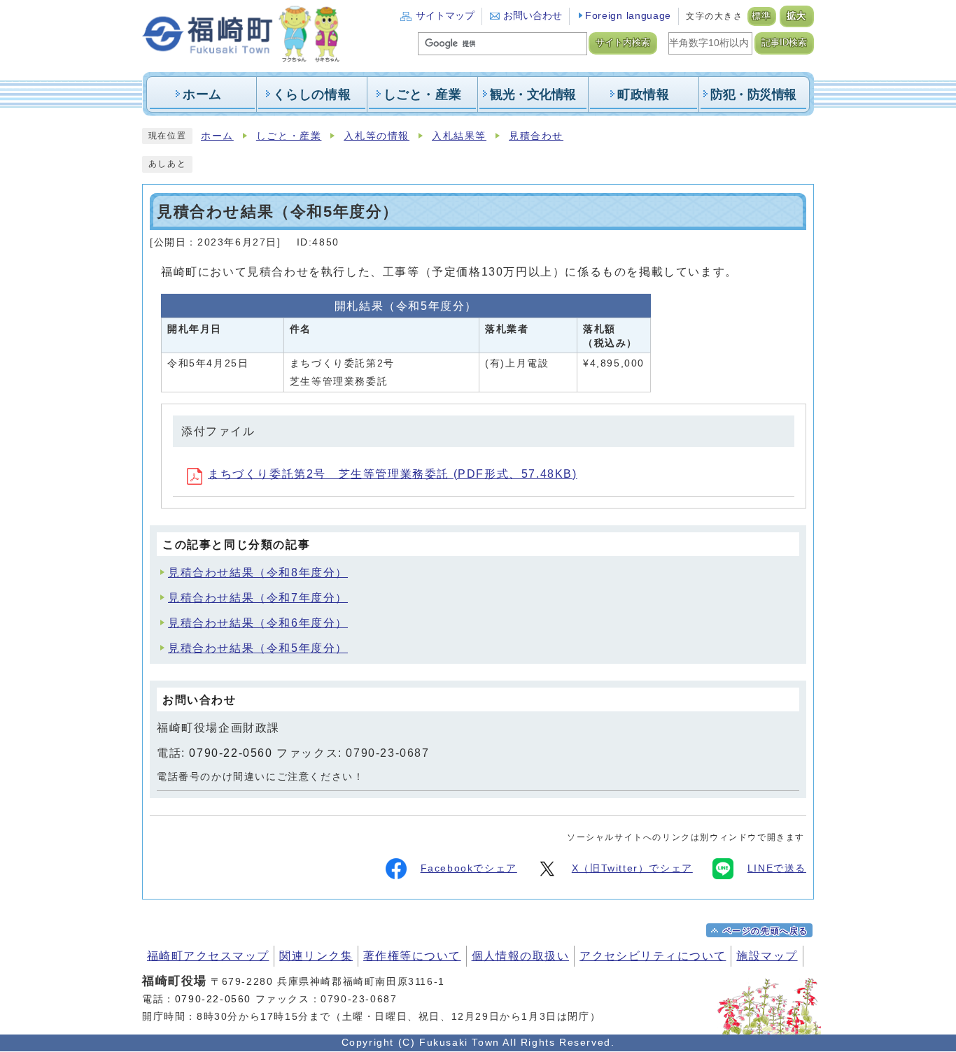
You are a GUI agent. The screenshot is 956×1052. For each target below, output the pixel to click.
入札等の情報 (376, 136)
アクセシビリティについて (652, 956)
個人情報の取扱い (521, 956)
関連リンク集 (316, 956)
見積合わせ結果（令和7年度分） (258, 598)
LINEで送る (776, 868)
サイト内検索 (623, 43)
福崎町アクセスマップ (208, 956)
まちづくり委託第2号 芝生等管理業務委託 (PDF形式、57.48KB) (392, 474)
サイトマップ (445, 15)
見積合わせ (536, 136)
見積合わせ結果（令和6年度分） (258, 623)
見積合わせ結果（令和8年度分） (258, 572)
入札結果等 (459, 136)
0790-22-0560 (230, 753)
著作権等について (412, 956)
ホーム (217, 136)
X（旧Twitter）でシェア (632, 868)
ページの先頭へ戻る (765, 931)
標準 (762, 16)
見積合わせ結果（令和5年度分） (258, 648)
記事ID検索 (784, 43)
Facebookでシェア (469, 868)
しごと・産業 (289, 136)
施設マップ (766, 956)
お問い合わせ (532, 15)
